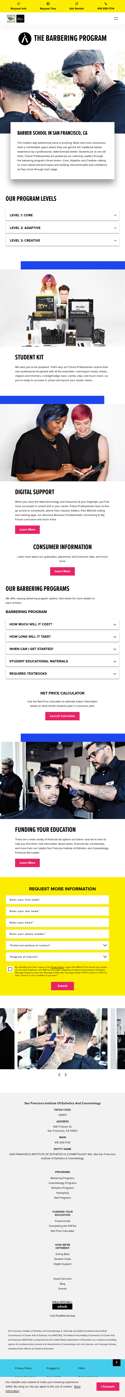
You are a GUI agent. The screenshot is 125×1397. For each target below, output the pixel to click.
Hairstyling (62, 1193)
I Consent (107, 1386)
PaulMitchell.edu (65, 1315)
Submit (63, 986)
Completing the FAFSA (62, 1226)
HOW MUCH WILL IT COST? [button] (30, 624)
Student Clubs (62, 1259)
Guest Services (62, 1278)
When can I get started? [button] (31, 649)
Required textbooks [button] (28, 674)
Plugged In (53, 1368)
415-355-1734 (62, 1142)
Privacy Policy (57, 967)
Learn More (27, 529)
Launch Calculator (62, 716)
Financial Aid (62, 1221)
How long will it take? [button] (30, 637)
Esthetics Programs (62, 1188)
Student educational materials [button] (38, 661)
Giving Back (62, 1254)
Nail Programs (62, 1197)
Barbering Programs (62, 1178)
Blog (62, 1283)
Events (62, 1288)
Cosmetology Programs (63, 1183)
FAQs (81, 1368)
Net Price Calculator (62, 1231)
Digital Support (62, 1264)
